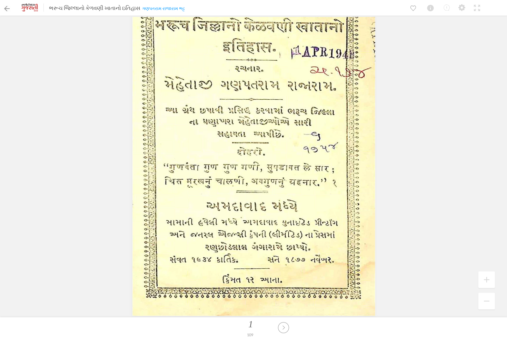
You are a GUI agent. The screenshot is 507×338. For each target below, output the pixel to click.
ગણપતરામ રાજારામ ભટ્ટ (163, 8)
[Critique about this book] (446, 7)
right (283, 327)
